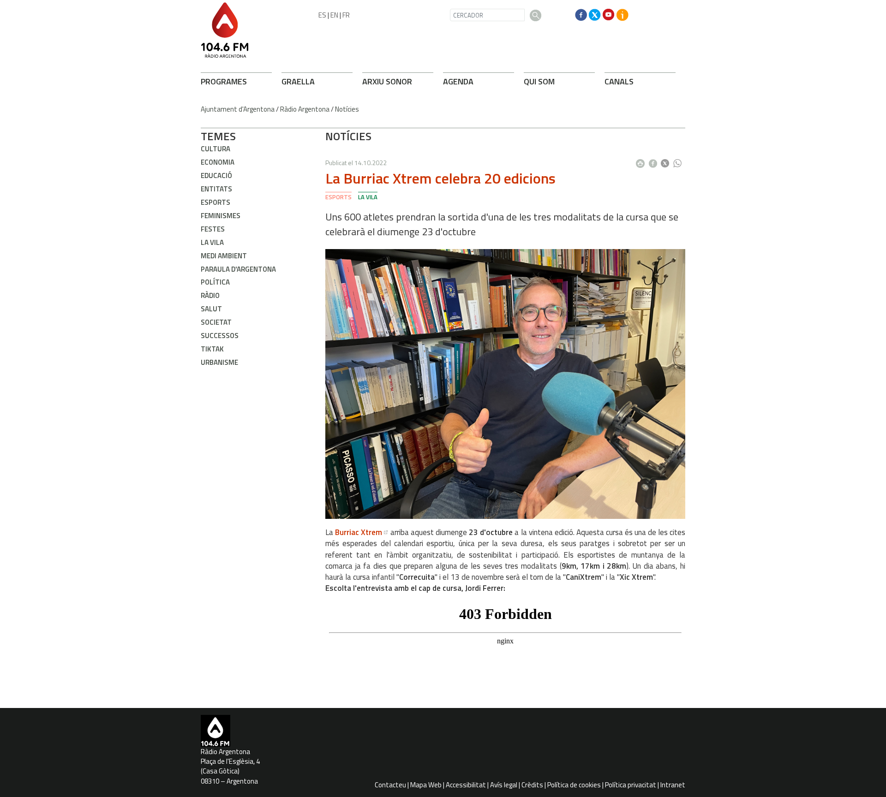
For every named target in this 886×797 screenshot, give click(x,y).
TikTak (212, 349)
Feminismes (220, 215)
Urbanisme (219, 362)
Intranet (672, 784)
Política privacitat (630, 784)
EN (334, 15)
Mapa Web (426, 784)
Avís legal (503, 784)
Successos (220, 335)
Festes (213, 229)
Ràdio (210, 295)
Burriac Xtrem (358, 532)
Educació (216, 175)
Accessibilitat (466, 784)
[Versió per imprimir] (642, 161)
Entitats (216, 189)
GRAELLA (298, 81)
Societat (216, 322)
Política (215, 282)
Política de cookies (574, 784)
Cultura (215, 148)
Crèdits (532, 784)
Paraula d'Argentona (238, 269)
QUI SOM (539, 81)
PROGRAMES (224, 81)
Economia (217, 162)
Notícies (347, 109)
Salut (211, 308)
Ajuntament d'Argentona (238, 109)
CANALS (619, 81)
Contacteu (390, 784)
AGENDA (458, 81)
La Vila (212, 242)
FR (346, 15)
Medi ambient (224, 255)
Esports (215, 202)
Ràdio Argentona (304, 109)
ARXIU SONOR (387, 81)
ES (322, 15)
